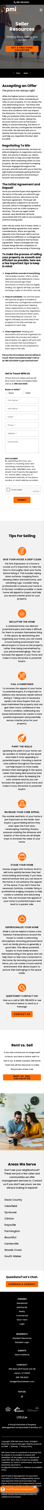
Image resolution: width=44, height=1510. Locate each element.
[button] (22, 1397)
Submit (22, 499)
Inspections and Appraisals (26, 73)
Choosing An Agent (18, 73)
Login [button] (22, 1324)
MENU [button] (41, 10)
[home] (10, 10)
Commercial (22, 1315)
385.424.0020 (11, 360)
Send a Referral (22, 1354)
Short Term (22, 1319)
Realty (22, 1311)
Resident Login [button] (22, 1342)
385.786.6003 (22, 2)
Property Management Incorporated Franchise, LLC (22, 1426)
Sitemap (14, 1446)
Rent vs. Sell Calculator (22, 1077)
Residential (22, 1303)
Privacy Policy (26, 1446)
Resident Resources (22, 1338)
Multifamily (22, 1307)
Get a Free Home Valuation (22, 48)
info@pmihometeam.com (22, 1381)
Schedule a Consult (22, 1284)
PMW (6, 1446)
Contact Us (22, 1014)
